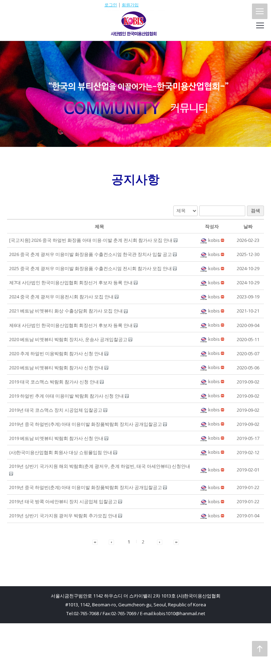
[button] (204, 240)
